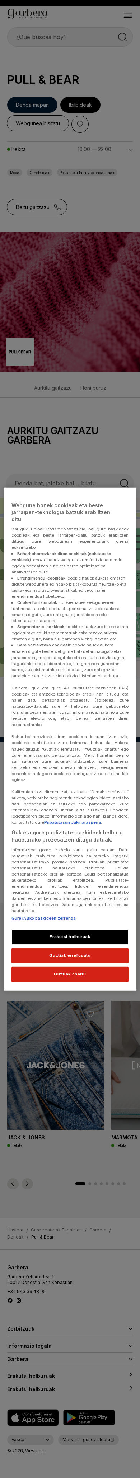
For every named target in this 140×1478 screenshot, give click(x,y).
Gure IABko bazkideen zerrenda (43, 918)
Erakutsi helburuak (70, 936)
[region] (70, 738)
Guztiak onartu (70, 974)
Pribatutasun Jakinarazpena (72, 822)
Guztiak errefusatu (69, 955)
